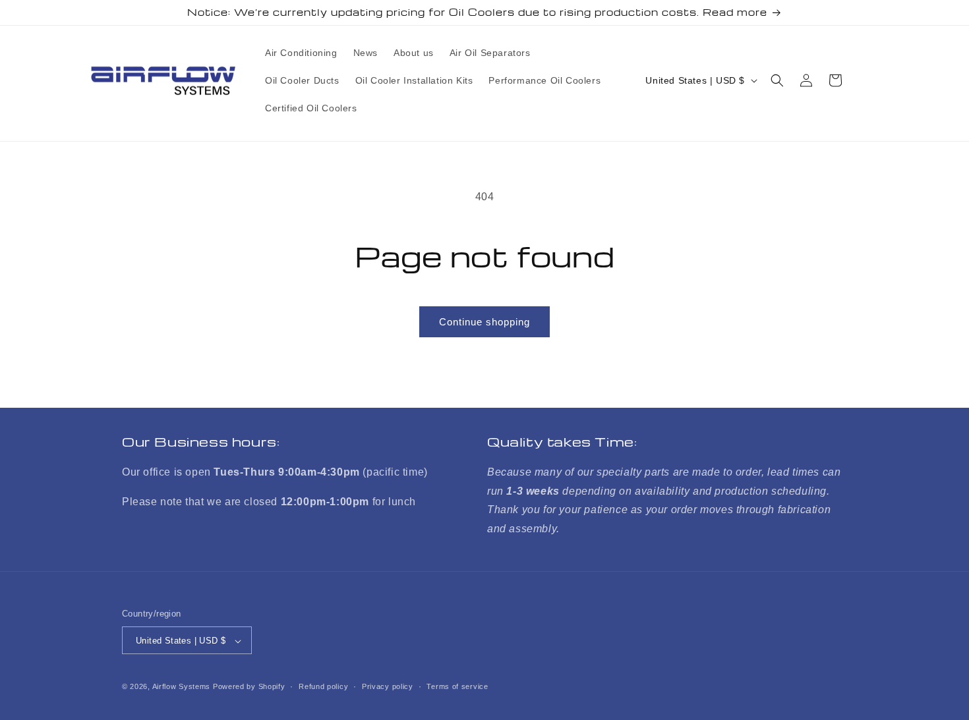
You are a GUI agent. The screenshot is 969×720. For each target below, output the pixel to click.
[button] (777, 80)
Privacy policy (387, 686)
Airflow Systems (181, 687)
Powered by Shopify (249, 687)
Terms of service (457, 686)
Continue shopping (484, 321)
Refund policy (323, 686)
